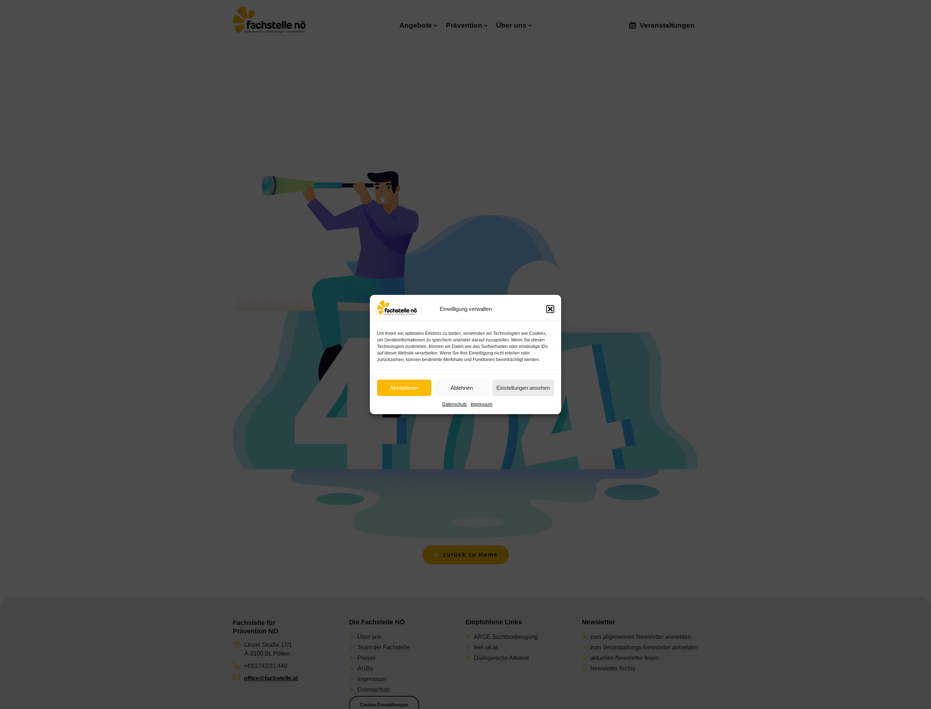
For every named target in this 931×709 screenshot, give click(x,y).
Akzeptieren (404, 388)
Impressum (481, 404)
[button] (550, 309)
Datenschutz (454, 404)
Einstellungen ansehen (523, 388)
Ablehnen (462, 388)
